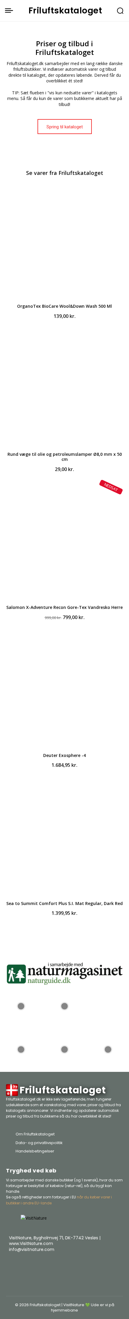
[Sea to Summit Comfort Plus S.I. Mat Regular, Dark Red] (64, 838)
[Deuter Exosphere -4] (64, 690)
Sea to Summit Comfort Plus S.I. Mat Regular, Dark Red (64, 903)
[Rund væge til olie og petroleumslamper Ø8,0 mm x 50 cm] (64, 389)
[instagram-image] (21, 1006)
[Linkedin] (117, 1265)
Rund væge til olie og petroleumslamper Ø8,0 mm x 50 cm (65, 456)
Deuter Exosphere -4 (64, 755)
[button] (120, 10)
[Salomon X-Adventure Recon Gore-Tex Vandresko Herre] (64, 542)
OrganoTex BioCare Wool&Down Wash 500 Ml (64, 306)
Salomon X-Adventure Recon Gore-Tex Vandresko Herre (64, 607)
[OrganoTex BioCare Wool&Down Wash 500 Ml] (64, 241)
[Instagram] (102, 1265)
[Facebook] (87, 1265)
